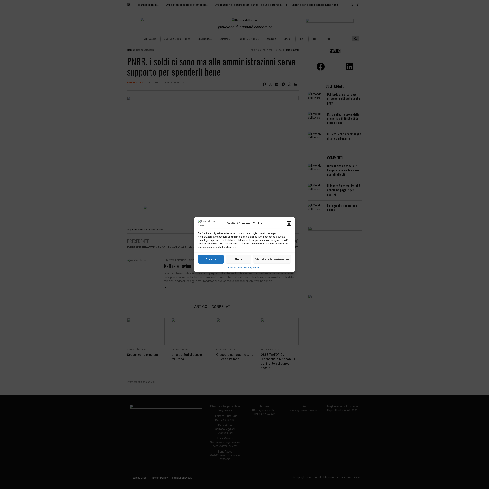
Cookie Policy (235, 267)
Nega (238, 259)
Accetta (211, 259)
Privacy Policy (251, 267)
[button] (289, 223)
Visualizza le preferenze (272, 259)
